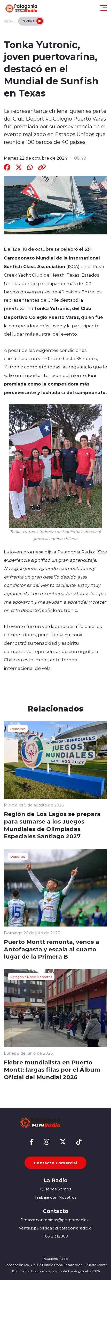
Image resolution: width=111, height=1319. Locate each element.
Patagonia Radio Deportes (31, 977)
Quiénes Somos (55, 1189)
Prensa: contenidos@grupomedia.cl (55, 1219)
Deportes (17, 729)
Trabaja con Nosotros (55, 1197)
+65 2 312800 (55, 1236)
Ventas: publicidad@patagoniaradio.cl (55, 1228)
